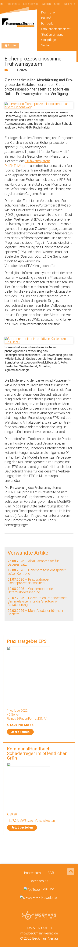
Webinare (69, 4)
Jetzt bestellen (22, 827)
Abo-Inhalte (13, 4)
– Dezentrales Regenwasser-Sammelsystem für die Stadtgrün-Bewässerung (38, 601)
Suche (45, 45)
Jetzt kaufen (20, 732)
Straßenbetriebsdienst (55, 29)
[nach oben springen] (70, 871)
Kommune (48, 12)
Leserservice (30, 4)
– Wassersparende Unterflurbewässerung (30, 590)
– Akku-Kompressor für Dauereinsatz (33, 562)
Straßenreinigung (52, 34)
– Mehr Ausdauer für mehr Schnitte (35, 612)
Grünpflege (48, 40)
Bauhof (46, 18)
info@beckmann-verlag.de (39, 933)
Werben (46, 4)
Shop (57, 4)
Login (12, 45)
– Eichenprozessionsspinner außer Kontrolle (37, 572)
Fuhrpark (47, 23)
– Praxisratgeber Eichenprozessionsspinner (29, 581)
